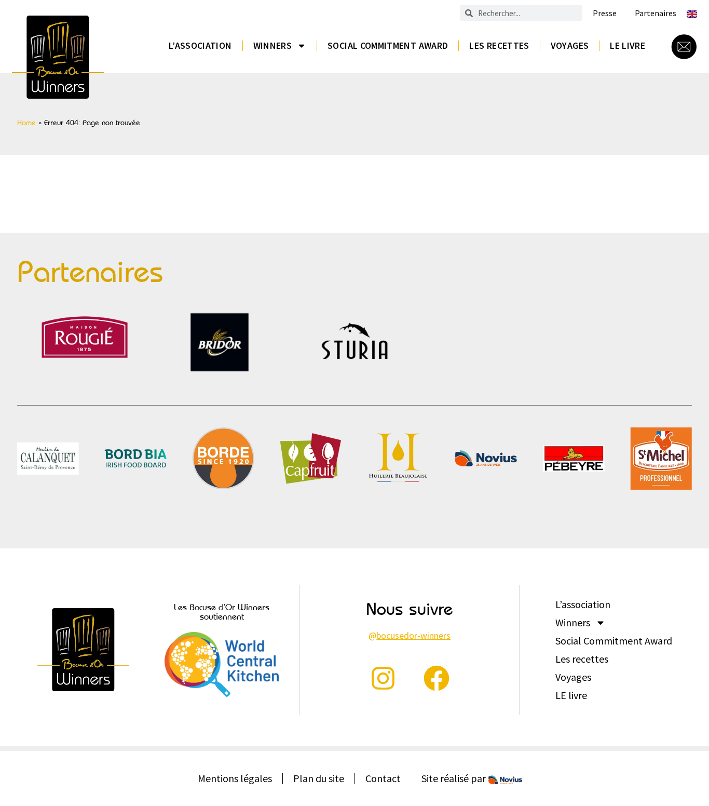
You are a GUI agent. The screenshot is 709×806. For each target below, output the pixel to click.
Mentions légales (235, 778)
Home (26, 122)
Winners (272, 45)
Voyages (570, 45)
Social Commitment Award (388, 45)
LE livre (627, 45)
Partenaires (655, 13)
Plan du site (318, 778)
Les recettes (499, 45)
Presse (605, 13)
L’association (200, 45)
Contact (383, 778)
